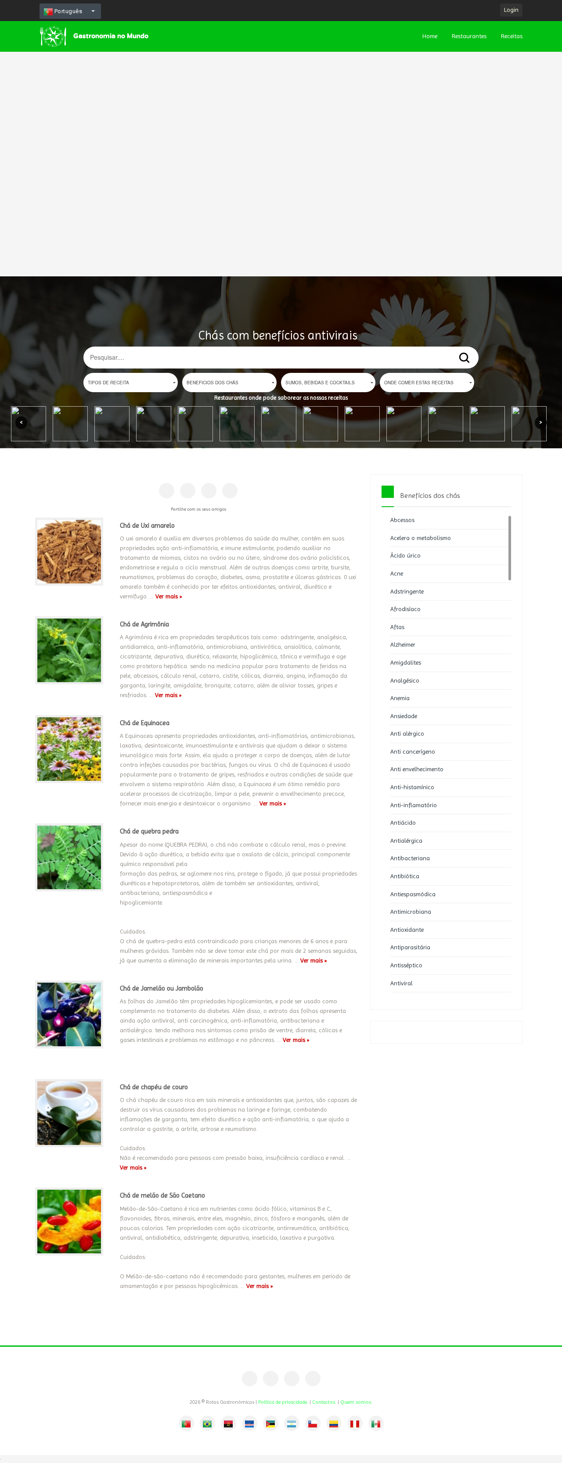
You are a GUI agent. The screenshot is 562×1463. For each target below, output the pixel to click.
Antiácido (403, 822)
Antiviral (401, 983)
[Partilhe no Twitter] (208, 490)
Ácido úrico (405, 555)
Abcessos (402, 519)
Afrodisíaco (405, 608)
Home (429, 35)
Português (67, 11)
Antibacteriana (410, 858)
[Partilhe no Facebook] (166, 490)
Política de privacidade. (283, 1402)
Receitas (511, 35)
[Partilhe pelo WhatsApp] (230, 490)
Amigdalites (405, 662)
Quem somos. (356, 1402)
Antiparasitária (410, 947)
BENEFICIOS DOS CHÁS (212, 382)
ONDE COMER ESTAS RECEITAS (419, 382)
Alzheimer (402, 644)
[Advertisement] (263, 131)
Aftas (397, 626)
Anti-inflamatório (413, 804)
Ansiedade (403, 715)
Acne (396, 573)
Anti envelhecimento (416, 769)
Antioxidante (407, 929)
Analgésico (404, 680)
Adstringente (407, 591)
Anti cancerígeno (412, 751)
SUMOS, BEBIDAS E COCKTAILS (320, 382)
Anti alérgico (407, 733)
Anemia (400, 697)
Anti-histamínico (412, 787)
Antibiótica (404, 876)
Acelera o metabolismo (420, 537)
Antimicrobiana (410, 911)
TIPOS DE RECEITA (108, 382)
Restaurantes (469, 35)
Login (511, 9)
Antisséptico (406, 965)
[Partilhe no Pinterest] (187, 490)
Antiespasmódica (413, 894)
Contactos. (324, 1402)
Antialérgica (406, 840)
